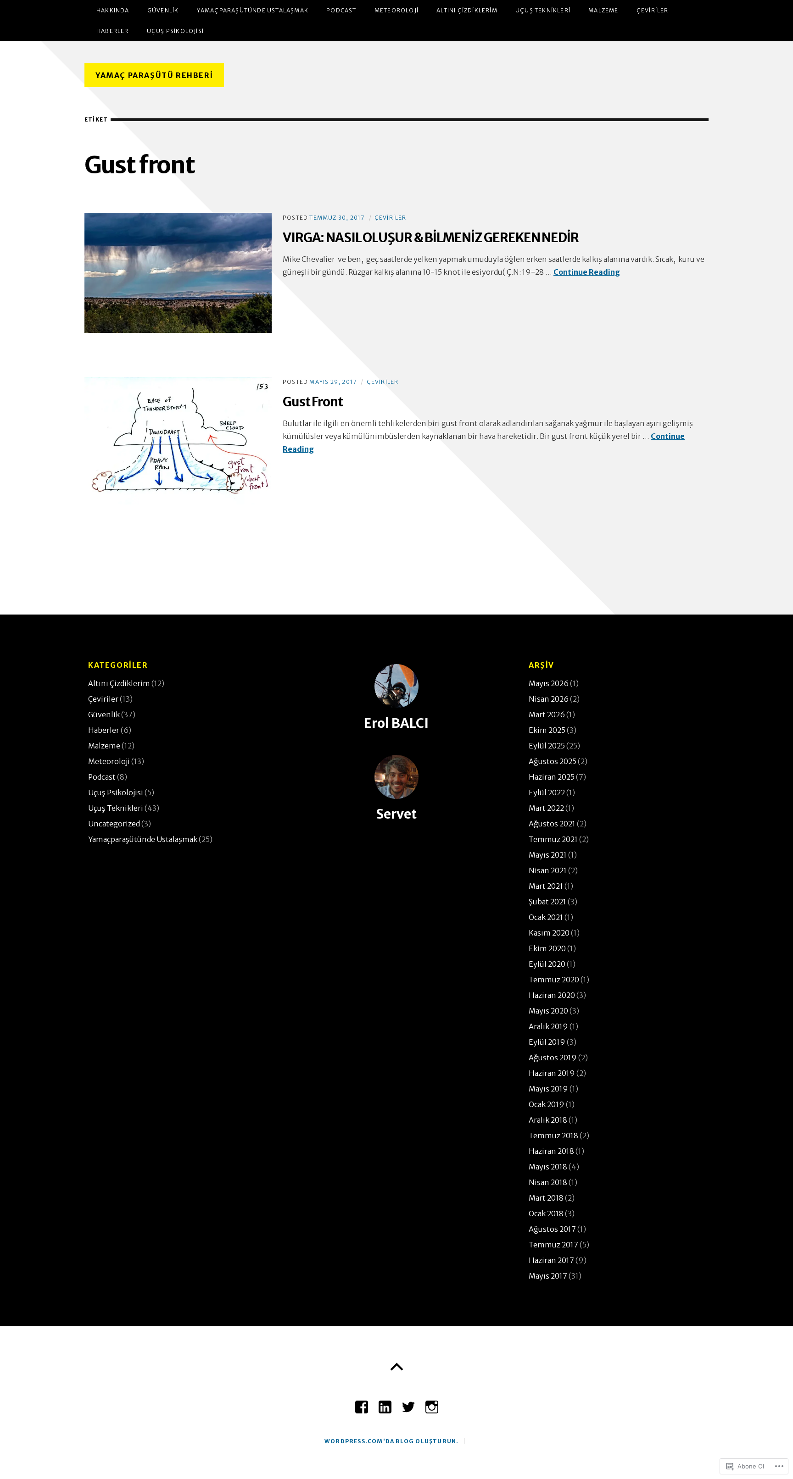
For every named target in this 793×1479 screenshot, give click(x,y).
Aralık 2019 (548, 1026)
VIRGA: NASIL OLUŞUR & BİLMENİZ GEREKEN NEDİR (431, 237)
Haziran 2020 (552, 995)
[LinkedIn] (385, 1403)
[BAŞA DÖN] (396, 1367)
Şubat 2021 (547, 901)
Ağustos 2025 (552, 761)
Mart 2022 (546, 808)
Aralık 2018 (548, 1119)
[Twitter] (408, 1403)
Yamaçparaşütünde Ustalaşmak (252, 10)
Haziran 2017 (551, 1260)
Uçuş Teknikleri (542, 10)
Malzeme (603, 10)
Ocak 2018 (546, 1213)
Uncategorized (114, 823)
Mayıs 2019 (548, 1088)
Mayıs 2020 (548, 1010)
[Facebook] (361, 1403)
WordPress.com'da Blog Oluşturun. (391, 1441)
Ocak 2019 (546, 1104)
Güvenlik (163, 10)
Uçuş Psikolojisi (175, 31)
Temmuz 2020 (554, 979)
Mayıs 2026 (549, 683)
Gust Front (313, 401)
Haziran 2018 (551, 1151)
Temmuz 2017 (553, 1244)
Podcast (341, 10)
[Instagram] (431, 1403)
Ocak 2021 (546, 917)
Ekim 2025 (547, 730)
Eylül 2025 (547, 745)
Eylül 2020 (547, 964)
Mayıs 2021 (548, 854)
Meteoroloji (396, 10)
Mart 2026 (547, 714)
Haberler (112, 31)
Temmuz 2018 (553, 1135)
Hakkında (112, 10)
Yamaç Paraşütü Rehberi (154, 75)
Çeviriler (653, 10)
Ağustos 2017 (552, 1229)
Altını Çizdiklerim (466, 10)
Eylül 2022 (547, 792)
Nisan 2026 (549, 698)
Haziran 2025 (552, 776)
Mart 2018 (546, 1197)
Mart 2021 (546, 886)
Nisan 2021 (548, 870)
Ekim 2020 (547, 948)
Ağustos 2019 (553, 1057)
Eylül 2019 (547, 1042)
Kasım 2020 (549, 932)
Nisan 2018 (548, 1182)
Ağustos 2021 (552, 823)
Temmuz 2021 (553, 839)
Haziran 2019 (552, 1073)
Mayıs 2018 (548, 1166)
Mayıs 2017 (548, 1275)
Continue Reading (586, 272)
